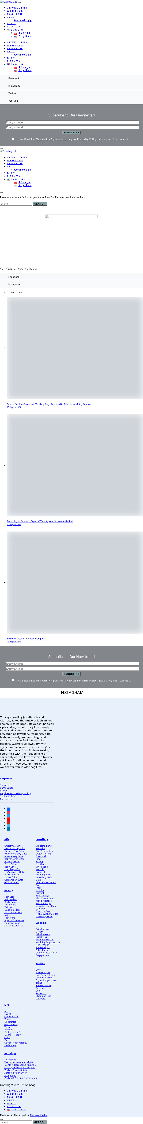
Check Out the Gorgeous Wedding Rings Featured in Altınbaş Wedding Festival (49, 404)
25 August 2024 (14, 407)
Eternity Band (43, 911)
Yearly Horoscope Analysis (18, 1062)
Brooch (40, 869)
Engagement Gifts (14, 872)
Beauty (14, 26)
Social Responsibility (15, 1042)
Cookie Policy (7, 796)
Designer (41, 998)
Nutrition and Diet (14, 925)
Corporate (6, 778)
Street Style (43, 972)
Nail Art (8, 915)
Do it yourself (12, 1032)
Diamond (41, 856)
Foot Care (9, 917)
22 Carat (40, 908)
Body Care (10, 902)
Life (11, 17)
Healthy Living (12, 923)
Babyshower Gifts (14, 859)
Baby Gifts (10, 866)
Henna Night (43, 947)
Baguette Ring (43, 853)
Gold (38, 880)
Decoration (10, 1021)
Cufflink (40, 893)
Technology (10, 1045)
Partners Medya (38, 1115)
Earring (39, 861)
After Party (42, 950)
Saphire (40, 890)
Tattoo (8, 907)
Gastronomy (11, 1024)
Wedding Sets (43, 874)
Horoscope (10, 1059)
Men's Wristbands (45, 898)
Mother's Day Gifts (14, 848)
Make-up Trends (13, 912)
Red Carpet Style (45, 975)
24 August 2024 (14, 641)
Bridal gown (42, 929)
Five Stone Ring (44, 851)
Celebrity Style (44, 977)
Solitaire (40, 848)
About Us (5, 785)
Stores (3, 790)
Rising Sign (10, 1075)
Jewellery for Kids (46, 906)
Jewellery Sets (44, 877)
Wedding (15, 11)
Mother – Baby (12, 1035)
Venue (7, 1027)
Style (39, 969)
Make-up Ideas (12, 910)
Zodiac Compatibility (15, 1070)
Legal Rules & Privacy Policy (15, 793)
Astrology (23, 20)
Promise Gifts (12, 874)
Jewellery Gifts (44, 916)
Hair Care (9, 896)
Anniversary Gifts (13, 856)
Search (40, 203)
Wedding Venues (45, 939)
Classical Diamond (46, 882)
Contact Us (6, 799)
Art (6, 1011)
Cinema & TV (11, 1016)
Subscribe (72, 132)
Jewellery (17, 8)
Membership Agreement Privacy (54, 139)
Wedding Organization (48, 942)
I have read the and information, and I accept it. (74, 139)
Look (38, 990)
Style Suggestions (46, 980)
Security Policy (88, 139)
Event (7, 1014)
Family (8, 1040)
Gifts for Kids (11, 882)
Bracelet (40, 872)
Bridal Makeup (43, 934)
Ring (38, 859)
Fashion (15, 14)
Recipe (8, 1029)
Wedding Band (44, 846)
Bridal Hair (41, 937)
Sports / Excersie (14, 920)
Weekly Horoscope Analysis (19, 1067)
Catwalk (40, 988)
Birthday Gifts (12, 861)
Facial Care (10, 904)
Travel (7, 1019)
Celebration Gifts (13, 880)
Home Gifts (10, 877)
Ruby (38, 887)
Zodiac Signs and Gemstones (20, 1078)
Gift (11, 23)
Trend (39, 983)
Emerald (40, 885)
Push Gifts (10, 864)
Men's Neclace (44, 901)
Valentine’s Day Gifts (15, 853)
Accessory (41, 993)
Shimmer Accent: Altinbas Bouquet (25, 638)
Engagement (43, 955)
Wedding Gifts (12, 869)
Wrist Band (42, 866)
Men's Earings (43, 903)
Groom (39, 931)
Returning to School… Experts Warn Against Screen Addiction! (40, 521)
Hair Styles (10, 899)
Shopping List (43, 996)
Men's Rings (42, 895)
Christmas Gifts (13, 846)
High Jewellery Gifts (47, 914)
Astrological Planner (15, 1072)
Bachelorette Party (46, 952)
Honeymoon (42, 945)
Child (7, 1037)
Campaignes (6, 788)
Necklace (41, 864)
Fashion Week (43, 985)
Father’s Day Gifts (14, 851)
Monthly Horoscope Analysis (20, 1065)
